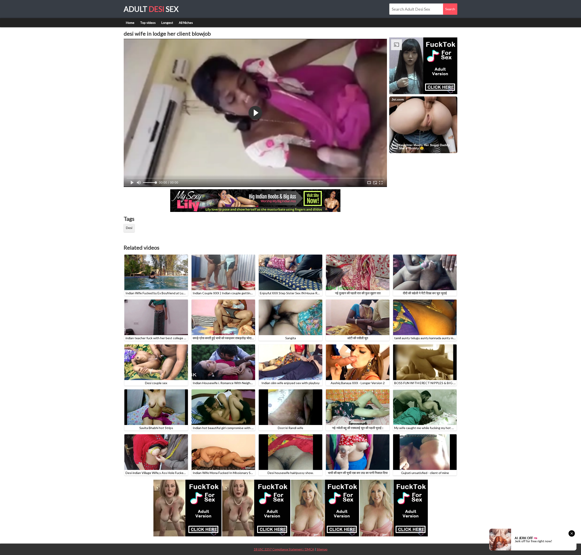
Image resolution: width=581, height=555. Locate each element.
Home (130, 23)
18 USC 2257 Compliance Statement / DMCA (284, 549)
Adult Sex (151, 9)
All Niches (186, 23)
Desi (129, 228)
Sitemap (322, 549)
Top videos (148, 23)
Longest (167, 23)
